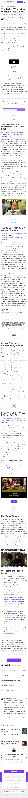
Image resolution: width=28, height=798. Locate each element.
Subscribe (19, 2)
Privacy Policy (16, 783)
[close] (24, 748)
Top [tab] (3, 725)
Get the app (21, 791)
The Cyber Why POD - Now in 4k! (10, 76)
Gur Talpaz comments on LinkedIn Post (12, 237)
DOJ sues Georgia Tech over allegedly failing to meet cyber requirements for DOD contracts (13, 419)
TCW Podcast (18, 83)
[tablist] (7, 685)
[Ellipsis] (26, 698)
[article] (14, 733)
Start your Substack (10, 791)
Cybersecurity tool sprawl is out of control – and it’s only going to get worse (15, 586)
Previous (6, 675)
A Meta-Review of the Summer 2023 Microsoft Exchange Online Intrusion (10, 743)
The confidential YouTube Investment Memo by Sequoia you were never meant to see (13, 133)
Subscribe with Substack (15, 777)
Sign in (25, 2)
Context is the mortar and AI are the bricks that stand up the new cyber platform (10, 733)
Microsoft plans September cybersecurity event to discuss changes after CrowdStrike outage (14, 354)
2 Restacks (17, 665)
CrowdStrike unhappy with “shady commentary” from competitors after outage (14, 599)
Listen (24, 19)
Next (23, 675)
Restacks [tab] (11, 685)
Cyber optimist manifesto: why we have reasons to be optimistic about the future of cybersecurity (15, 626)
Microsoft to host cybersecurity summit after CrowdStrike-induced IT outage (13, 350)
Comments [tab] (4, 685)
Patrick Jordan (7, 698)
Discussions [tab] (12, 725)
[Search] (25, 725)
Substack (7, 795)
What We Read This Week (8, 6)
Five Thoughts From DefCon (11, 611)
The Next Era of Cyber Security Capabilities (10, 730)
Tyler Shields (10, 17)
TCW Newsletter (6, 83)
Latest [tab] (6, 725)
